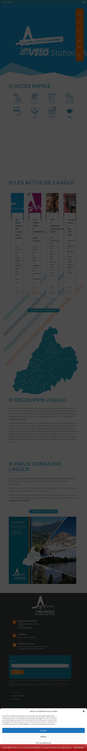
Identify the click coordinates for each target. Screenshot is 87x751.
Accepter (43, 730)
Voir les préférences (43, 743)
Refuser (43, 737)
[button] (83, 711)
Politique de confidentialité (33, 748)
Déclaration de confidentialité (52, 748)
